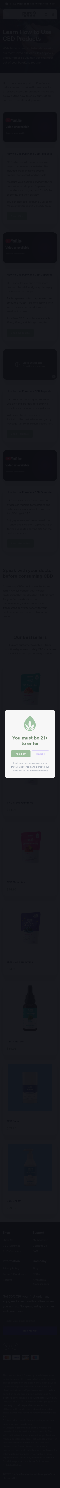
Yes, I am (20, 753)
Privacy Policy (41, 770)
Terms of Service (20, 770)
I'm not (40, 753)
